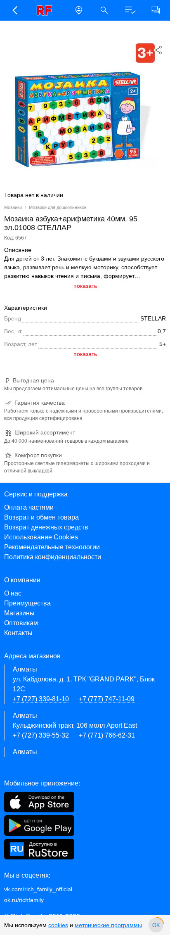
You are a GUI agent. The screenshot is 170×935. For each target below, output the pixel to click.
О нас (12, 593)
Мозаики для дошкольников (58, 207)
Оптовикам (21, 622)
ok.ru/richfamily (24, 900)
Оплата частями (29, 507)
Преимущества (27, 603)
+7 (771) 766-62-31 (107, 735)
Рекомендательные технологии (52, 547)
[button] (14, 10)
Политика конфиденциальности (52, 556)
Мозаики (13, 207)
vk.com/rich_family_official (38, 889)
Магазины (19, 613)
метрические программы (108, 925)
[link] (46, 10)
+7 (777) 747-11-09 (107, 698)
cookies (58, 925)
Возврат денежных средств (46, 527)
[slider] (156, 925)
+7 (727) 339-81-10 (41, 698)
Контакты (18, 632)
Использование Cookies (41, 537)
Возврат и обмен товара (41, 517)
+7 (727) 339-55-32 (41, 735)
